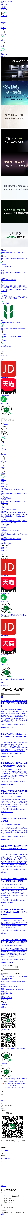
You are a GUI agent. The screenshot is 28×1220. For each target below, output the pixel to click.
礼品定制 (3, 424)
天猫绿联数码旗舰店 (6, 998)
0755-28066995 (4, 1150)
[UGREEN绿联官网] (6, 1)
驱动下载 (13, 424)
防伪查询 (8, 424)
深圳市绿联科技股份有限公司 (15, 1081)
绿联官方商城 (4, 999)
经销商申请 (4, 1004)
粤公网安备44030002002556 (12, 1084)
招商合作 (3, 1003)
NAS (2, 357)
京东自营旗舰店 (5, 996)
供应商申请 (4, 1006)
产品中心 (3, 3)
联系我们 (3, 1007)
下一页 (7, 965)
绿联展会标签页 (5, 685)
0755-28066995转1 (5, 1158)
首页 (2, 682)
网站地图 (20, 1087)
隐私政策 (7, 1087)
